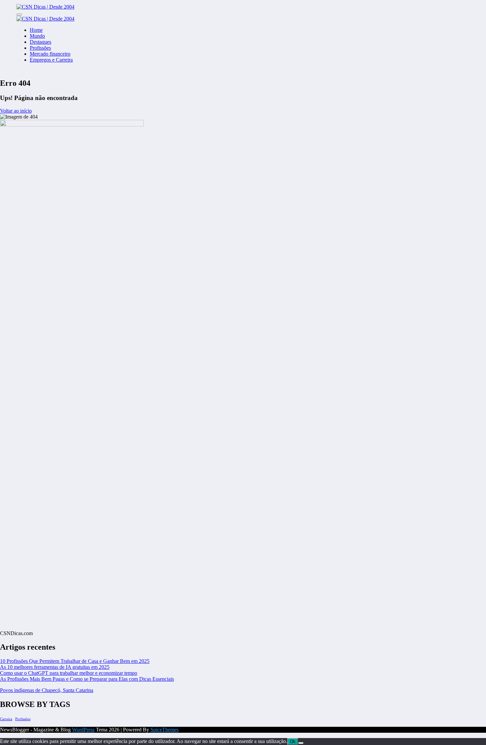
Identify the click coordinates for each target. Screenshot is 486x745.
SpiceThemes (164, 729)
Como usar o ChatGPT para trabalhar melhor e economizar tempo (68, 673)
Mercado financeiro (50, 54)
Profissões (40, 48)
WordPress (83, 729)
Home (36, 30)
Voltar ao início (16, 111)
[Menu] (19, 15)
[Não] (301, 743)
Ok (293, 741)
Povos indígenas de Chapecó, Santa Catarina (46, 690)
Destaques (40, 42)
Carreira (6, 719)
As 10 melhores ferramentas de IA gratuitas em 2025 (54, 667)
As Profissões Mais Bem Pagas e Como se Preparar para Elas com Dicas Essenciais (87, 679)
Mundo (37, 36)
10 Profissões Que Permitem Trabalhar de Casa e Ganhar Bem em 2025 (74, 661)
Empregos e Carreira (51, 60)
